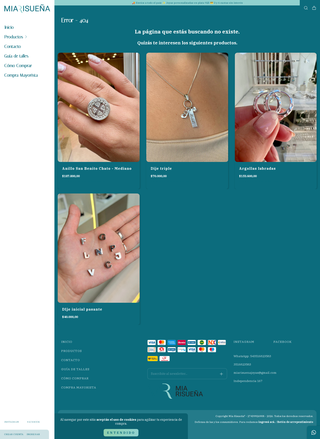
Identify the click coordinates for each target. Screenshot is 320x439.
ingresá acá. (266, 422)
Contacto (12, 46)
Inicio (9, 27)
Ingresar (33, 434)
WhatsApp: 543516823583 (252, 356)
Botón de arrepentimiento (295, 422)
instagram (11, 421)
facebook (33, 421)
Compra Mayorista (21, 75)
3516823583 (242, 364)
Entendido (121, 433)
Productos (13, 36)
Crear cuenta (14, 434)
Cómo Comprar (18, 65)
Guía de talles (16, 56)
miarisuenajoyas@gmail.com (255, 373)
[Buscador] (306, 7)
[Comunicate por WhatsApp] (313, 432)
